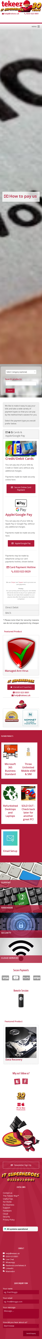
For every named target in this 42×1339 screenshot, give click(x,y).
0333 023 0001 (12, 1256)
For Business (8, 1205)
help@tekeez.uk (13, 1253)
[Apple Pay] (21, 503)
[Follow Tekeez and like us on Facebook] (25, 1081)
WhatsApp (10, 1262)
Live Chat (10, 1259)
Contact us (7, 1193)
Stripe (13, 582)
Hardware (7, 1210)
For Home (7, 1201)
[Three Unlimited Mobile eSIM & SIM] (28, 751)
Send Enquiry (31, 1333)
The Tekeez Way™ (11, 1196)
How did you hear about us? (15, 1322)
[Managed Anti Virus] (21, 653)
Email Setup (10, 851)
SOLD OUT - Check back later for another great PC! (28, 812)
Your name (7, 1288)
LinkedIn (9, 1268)
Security (6, 1216)
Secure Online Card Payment (22, 488)
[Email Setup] (10, 838)
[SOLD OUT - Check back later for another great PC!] (28, 793)
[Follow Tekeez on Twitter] (17, 1081)
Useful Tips (8, 1199)
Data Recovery (13, 1059)
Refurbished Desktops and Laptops (10, 811)
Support (6, 1207)
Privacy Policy (9, 1219)
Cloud (5, 1213)
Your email (7, 1298)
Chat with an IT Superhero (22, 687)
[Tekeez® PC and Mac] (21, 1106)
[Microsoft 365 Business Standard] (10, 751)
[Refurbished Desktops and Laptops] (10, 793)
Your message (9, 1307)
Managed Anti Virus (16, 670)
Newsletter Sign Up (22, 1165)
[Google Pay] (21, 509)
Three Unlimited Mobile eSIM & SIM (28, 769)
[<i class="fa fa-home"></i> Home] (21, 6)
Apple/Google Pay (22, 543)
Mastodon (10, 1271)
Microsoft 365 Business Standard (10, 769)
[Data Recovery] (21, 1042)
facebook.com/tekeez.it (16, 1265)
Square (21, 582)
